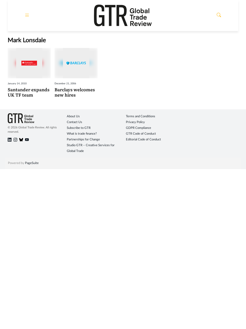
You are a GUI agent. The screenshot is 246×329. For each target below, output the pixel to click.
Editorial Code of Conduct (143, 139)
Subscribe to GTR (79, 128)
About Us (73, 116)
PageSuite (32, 163)
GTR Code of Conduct (141, 133)
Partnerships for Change (83, 139)
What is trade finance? (82, 133)
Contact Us (74, 122)
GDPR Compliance (138, 128)
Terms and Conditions (140, 116)
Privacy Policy (135, 122)
